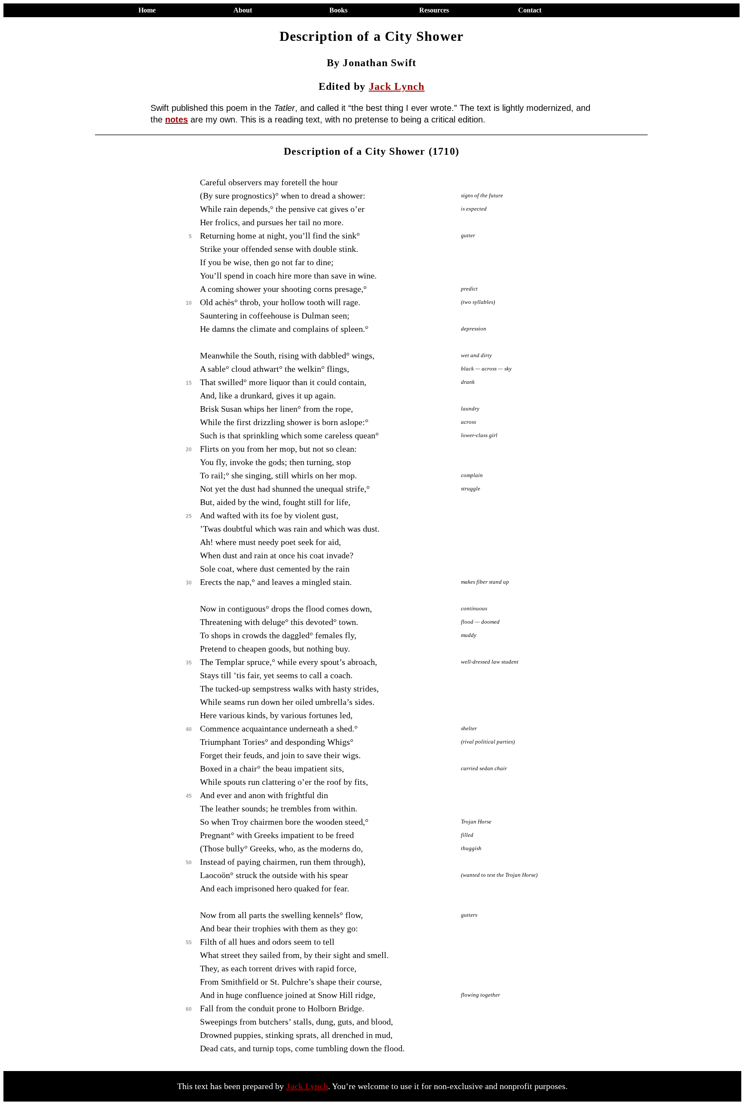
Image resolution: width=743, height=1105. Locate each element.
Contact (529, 10)
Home (147, 10)
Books (338, 10)
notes (176, 119)
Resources (434, 10)
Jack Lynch (397, 86)
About (242, 10)
